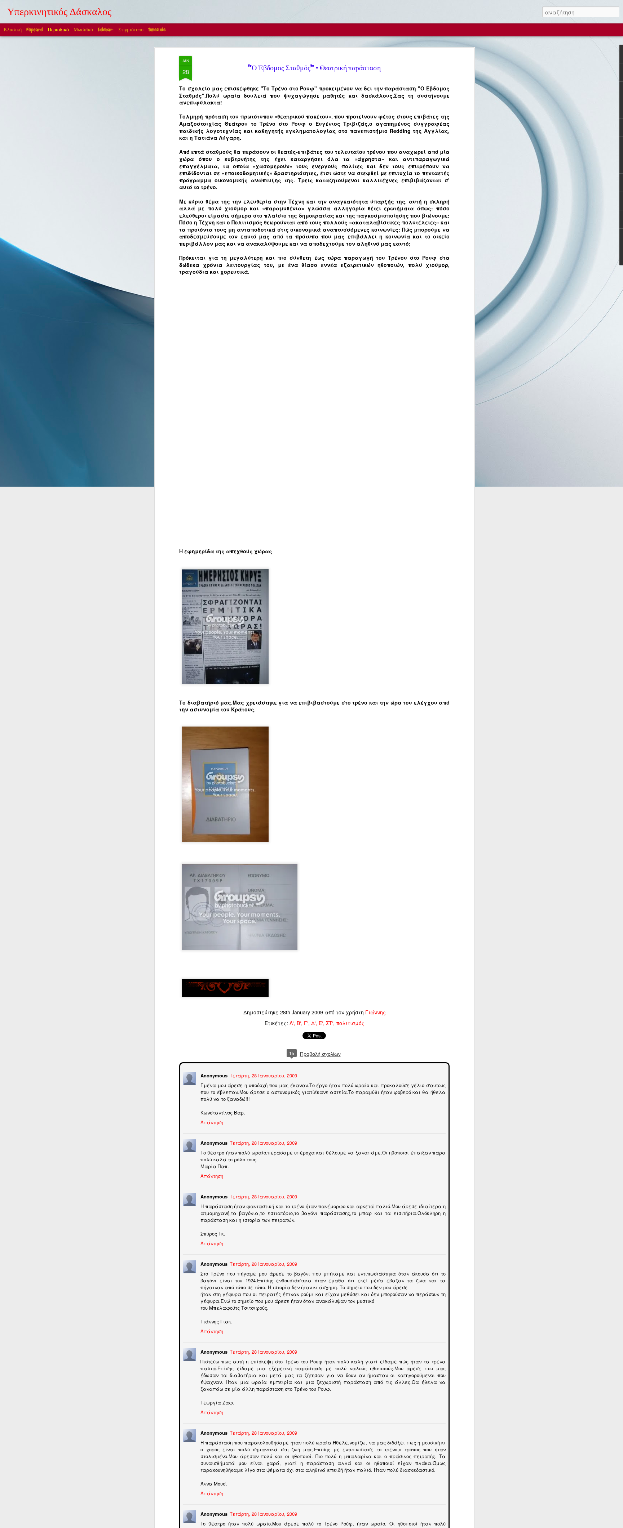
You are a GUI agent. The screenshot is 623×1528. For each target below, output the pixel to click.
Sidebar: (106, 29)
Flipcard (34, 29)
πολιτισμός (350, 1023)
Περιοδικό (58, 29)
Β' (299, 1023)
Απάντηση (211, 1121)
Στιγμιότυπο (130, 29)
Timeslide (156, 29)
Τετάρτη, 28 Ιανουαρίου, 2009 (262, 1074)
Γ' (306, 1023)
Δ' (313, 1023)
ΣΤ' (329, 1023)
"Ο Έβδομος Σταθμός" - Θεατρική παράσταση (314, 68)
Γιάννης (375, 1012)
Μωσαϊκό (83, 29)
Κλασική (13, 29)
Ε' (321, 1023)
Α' (292, 1023)
